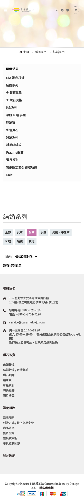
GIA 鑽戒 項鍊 (15, 77)
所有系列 (41, 52)
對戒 (31, 232)
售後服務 (8, 433)
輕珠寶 (10, 122)
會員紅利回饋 (11, 443)
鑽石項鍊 (8, 375)
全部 (8, 232)
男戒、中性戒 (61, 232)
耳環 (8, 241)
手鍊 (43, 232)
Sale (9, 174)
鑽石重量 (16, 92)
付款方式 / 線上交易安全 (18, 423)
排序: (8, 256)
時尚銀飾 (8, 390)
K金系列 (11, 107)
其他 (31, 241)
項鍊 (20, 241)
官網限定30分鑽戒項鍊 (21, 167)
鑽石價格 (16, 100)
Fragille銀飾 (14, 152)
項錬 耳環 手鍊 (16, 115)
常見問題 (8, 417)
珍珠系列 (12, 137)
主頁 (26, 52)
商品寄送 (8, 428)
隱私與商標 (46, 488)
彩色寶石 (12, 130)
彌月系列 (12, 159)
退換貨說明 (10, 438)
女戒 (20, 232)
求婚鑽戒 (8, 365)
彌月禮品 (8, 395)
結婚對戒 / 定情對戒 (15, 370)
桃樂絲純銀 (13, 145)
